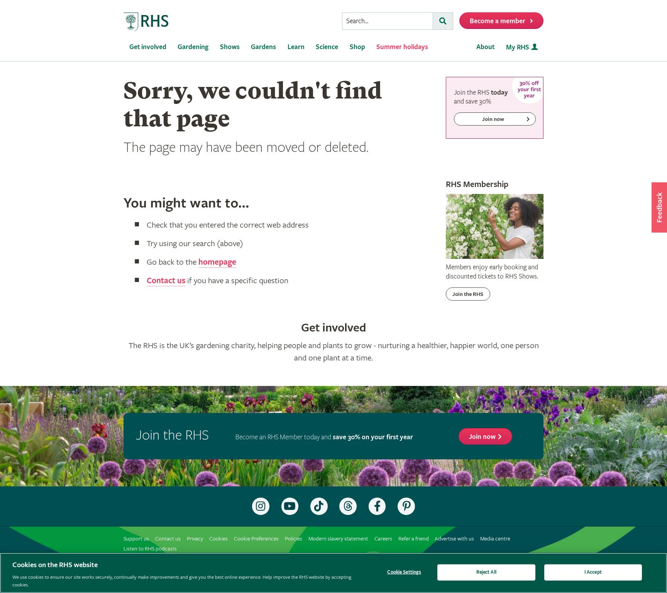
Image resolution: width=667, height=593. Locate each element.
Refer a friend (413, 538)
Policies (293, 538)
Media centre (495, 538)
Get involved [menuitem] (147, 47)
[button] (659, 207)
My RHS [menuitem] (517, 47)
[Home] (146, 22)
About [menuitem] (485, 47)
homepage (217, 262)
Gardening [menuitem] (193, 47)
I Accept (593, 572)
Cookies (218, 538)
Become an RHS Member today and (324, 437)
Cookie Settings (404, 572)
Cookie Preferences (256, 538)
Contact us (166, 281)
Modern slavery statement (338, 538)
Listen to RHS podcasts (150, 548)
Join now (482, 437)
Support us (136, 538)
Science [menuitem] (327, 47)
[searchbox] (387, 21)
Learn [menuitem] (296, 47)
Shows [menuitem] (230, 47)
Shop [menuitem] (357, 47)
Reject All (486, 572)
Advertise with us (454, 538)
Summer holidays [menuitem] (402, 47)
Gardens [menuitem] (263, 47)
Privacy (195, 538)
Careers (383, 538)
